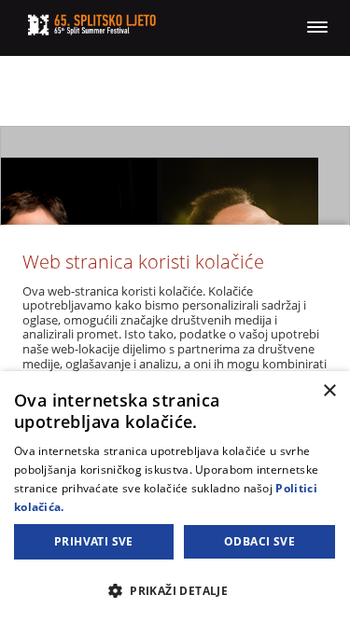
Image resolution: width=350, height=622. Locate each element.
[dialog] (175, 496)
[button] (175, 590)
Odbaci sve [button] (259, 541)
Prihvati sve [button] (93, 541)
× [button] (329, 391)
